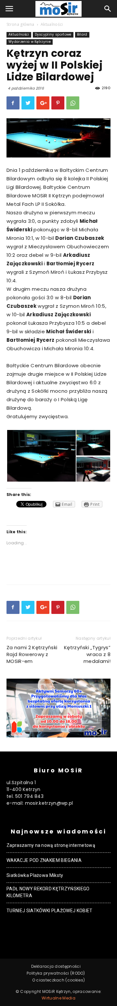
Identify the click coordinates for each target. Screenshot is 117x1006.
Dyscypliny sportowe (53, 34)
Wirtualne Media (58, 998)
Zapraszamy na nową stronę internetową (50, 845)
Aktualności (52, 24)
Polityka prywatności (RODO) (56, 973)
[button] (108, 9)
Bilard (82, 34)
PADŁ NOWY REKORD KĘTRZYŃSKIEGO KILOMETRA (48, 892)
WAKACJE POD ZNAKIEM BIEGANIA (44, 860)
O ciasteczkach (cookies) (58, 980)
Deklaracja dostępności (56, 966)
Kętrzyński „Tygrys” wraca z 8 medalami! (87, 654)
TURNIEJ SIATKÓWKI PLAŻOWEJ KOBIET (49, 910)
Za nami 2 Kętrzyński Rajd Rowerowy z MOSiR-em (31, 654)
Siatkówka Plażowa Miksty (34, 875)
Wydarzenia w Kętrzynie (29, 41)
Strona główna (20, 24)
